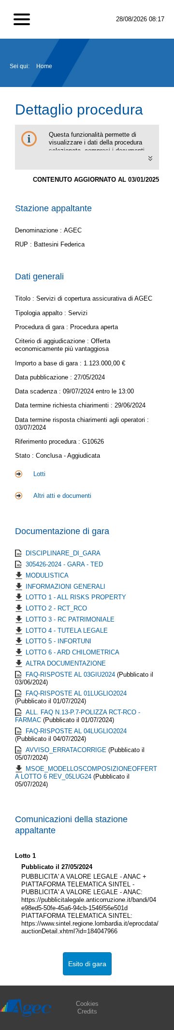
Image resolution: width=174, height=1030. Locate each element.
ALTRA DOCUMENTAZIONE (66, 663)
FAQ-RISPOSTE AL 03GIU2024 (71, 674)
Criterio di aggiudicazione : (53, 341)
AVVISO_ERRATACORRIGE (67, 750)
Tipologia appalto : (41, 313)
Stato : (25, 455)
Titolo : (24, 298)
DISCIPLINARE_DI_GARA (63, 553)
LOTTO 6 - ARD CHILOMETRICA (72, 652)
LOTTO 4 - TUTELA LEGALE (67, 630)
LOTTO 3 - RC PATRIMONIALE (70, 619)
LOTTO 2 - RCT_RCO (56, 608)
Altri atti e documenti (62, 495)
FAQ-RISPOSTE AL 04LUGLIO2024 (76, 731)
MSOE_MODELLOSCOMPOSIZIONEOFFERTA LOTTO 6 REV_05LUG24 (86, 772)
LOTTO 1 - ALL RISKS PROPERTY (76, 597)
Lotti (39, 474)
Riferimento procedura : (48, 441)
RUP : (24, 244)
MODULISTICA (47, 575)
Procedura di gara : (42, 327)
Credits (87, 1011)
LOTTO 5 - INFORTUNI (58, 641)
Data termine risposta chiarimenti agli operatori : (82, 419)
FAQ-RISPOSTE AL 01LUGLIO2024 (76, 693)
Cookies (87, 1003)
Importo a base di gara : (49, 363)
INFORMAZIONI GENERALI (65, 586)
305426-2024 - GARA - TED (64, 564)
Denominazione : (39, 230)
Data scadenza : (39, 391)
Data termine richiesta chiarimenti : (65, 405)
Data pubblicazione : (44, 377)
